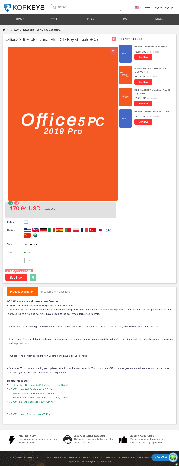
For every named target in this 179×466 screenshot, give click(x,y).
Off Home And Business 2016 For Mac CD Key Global (38, 385)
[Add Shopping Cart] (33, 277)
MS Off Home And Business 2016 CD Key (32, 401)
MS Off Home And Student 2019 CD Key (31, 389)
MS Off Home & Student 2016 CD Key (30, 414)
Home (20, 19)
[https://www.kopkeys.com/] (24, 5)
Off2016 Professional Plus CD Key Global (32, 393)
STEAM (55, 19)
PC (125, 19)
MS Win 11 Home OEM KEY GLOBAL (152, 111)
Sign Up (169, 7)
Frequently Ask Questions (55, 291)
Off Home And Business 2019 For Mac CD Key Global (38, 397)
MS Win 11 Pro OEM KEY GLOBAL (151, 46)
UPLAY (90, 19)
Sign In (158, 7)
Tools (159, 18)
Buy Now (16, 277)
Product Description (22, 291)
